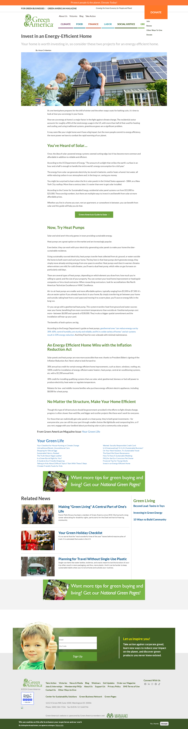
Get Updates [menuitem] (108, 683)
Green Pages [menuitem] (110, 696)
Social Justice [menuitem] (126, 24)
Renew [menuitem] (149, 26)
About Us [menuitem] (63, 16)
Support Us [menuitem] (100, 686)
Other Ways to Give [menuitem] (154, 30)
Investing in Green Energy (147, 512)
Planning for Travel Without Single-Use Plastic (92, 559)
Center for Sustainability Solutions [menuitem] (61, 696)
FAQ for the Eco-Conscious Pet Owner (118, 458)
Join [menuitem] (148, 21)
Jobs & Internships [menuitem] (54, 686)
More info (59, 725)
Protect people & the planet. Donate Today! (94, 2)
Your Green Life (91, 431)
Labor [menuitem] (108, 24)
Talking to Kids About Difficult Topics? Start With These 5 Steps (62, 463)
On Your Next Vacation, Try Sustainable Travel (121, 451)
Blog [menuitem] (81, 16)
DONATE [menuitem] (156, 12)
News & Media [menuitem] (76, 683)
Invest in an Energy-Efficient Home (116, 463)
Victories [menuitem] (73, 16)
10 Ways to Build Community (149, 519)
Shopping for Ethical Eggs (47, 451)
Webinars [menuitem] (96, 683)
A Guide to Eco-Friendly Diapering (50, 461)
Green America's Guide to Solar (93, 214)
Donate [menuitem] (149, 35)
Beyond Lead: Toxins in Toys (149, 505)
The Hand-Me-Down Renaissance (116, 453)
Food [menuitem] (79, 24)
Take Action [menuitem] (90, 16)
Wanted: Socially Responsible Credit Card (119, 445)
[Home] (39, 21)
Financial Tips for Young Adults (115, 461)
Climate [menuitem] (66, 24)
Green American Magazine (62, 8)
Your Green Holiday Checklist (80, 533)
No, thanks (154, 724)
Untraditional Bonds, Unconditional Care (53, 448)
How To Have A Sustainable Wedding (117, 456)
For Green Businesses (33, 8)
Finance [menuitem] (93, 24)
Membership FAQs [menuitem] (73, 686)
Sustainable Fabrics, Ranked (48, 453)
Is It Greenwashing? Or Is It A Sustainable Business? (123, 448)
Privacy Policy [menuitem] (114, 686)
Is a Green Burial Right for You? (49, 458)
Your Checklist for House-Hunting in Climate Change (58, 445)
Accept (164, 724)
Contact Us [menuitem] (51, 690)
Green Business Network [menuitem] (90, 696)
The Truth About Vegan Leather (49, 456)
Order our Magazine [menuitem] (126, 683)
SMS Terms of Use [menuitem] (131, 686)
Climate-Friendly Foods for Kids (50, 466)
